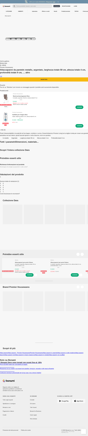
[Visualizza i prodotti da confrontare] (80, 6)
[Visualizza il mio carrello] (84, 6)
